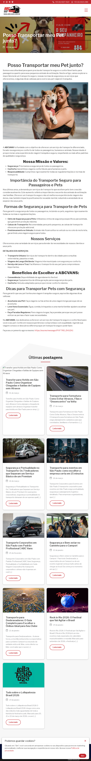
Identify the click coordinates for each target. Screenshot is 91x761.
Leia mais (13, 415)
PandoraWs (84, 760)
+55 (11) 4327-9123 (62, 2)
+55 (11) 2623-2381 (81, 2)
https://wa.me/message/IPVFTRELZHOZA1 (54, 330)
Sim (82, 756)
